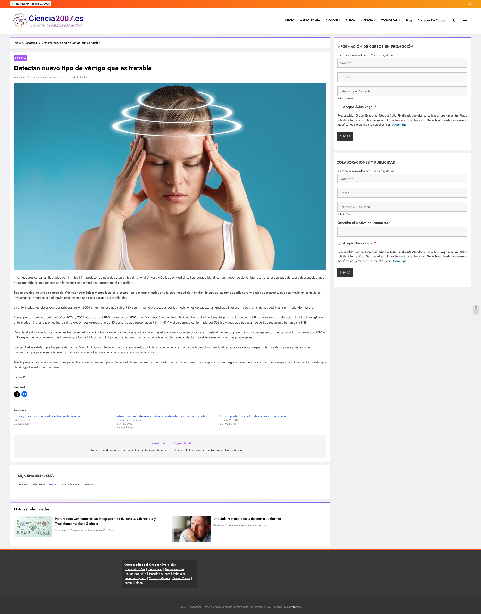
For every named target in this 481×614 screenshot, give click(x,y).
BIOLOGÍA (333, 20)
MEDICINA (368, 20)
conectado (52, 484)
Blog (409, 20)
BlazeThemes (294, 607)
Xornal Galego (133, 583)
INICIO (289, 20)
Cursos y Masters (159, 578)
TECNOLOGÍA (390, 20)
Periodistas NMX (135, 574)
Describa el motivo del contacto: (364, 222)
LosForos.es (155, 569)
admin (21, 77)
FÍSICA (350, 20)
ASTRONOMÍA (310, 20)
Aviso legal (399, 124)
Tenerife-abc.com (159, 574)
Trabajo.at (179, 574)
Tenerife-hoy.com (135, 578)
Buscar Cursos (181, 578)
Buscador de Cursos (431, 20)
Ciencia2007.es (135, 569)
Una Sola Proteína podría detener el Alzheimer (247, 518)
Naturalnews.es (174, 569)
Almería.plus (168, 564)
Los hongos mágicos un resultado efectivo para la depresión (47, 416)
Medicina (20, 58)
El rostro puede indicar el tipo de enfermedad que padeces (253, 416)
